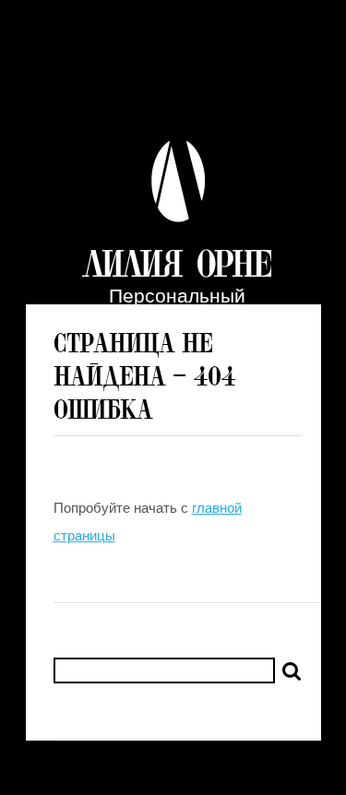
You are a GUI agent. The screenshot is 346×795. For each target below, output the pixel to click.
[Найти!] (291, 671)
